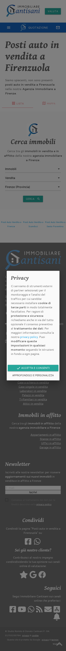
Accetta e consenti (33, 368)
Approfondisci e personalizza (33, 375)
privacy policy (29, 337)
